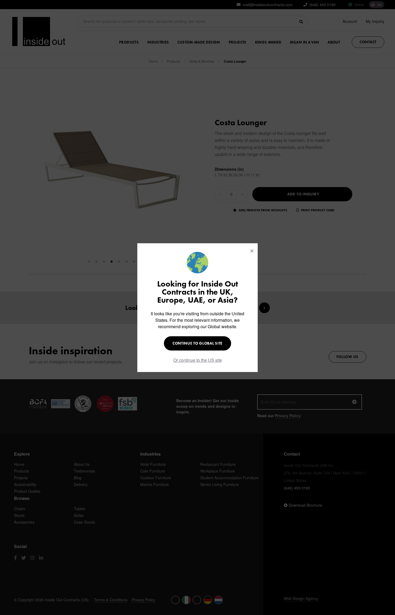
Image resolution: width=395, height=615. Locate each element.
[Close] (251, 251)
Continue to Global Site (197, 343)
